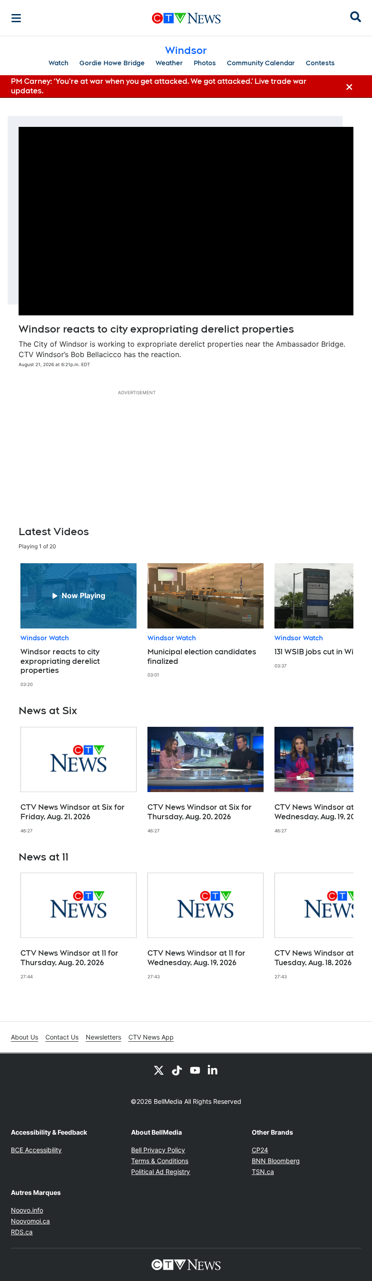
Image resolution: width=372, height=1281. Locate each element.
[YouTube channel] (195, 1069)
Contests (320, 63)
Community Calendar (261, 63)
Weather (169, 63)
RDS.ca (22, 1232)
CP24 (260, 1150)
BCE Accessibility (36, 1150)
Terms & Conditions (159, 1161)
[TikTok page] (176, 1069)
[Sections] (16, 18)
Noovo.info (27, 1210)
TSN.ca (263, 1171)
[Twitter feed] (158, 1069)
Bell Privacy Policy (158, 1150)
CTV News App (151, 1037)
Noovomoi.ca (30, 1221)
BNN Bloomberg (276, 1161)
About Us (24, 1037)
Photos (205, 63)
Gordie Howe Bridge (112, 63)
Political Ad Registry (160, 1171)
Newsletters (103, 1037)
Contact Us (61, 1037)
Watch (59, 63)
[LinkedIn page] (213, 1069)
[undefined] (78, 625)
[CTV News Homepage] (186, 18)
